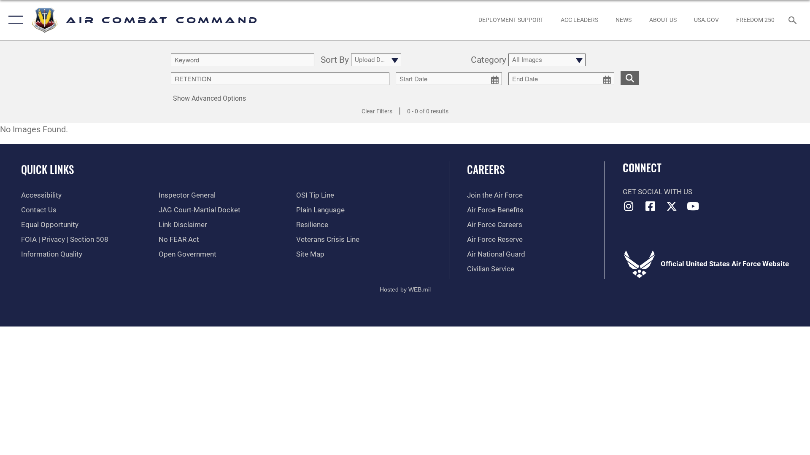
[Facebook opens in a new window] (650, 206)
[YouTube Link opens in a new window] (693, 206)
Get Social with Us (657, 192)
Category (488, 60)
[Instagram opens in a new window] (629, 206)
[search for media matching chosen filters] (630, 78)
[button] (13, 20)
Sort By (335, 60)
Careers (486, 169)
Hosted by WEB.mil (405, 289)
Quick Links (47, 169)
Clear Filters (377, 111)
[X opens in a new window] (671, 206)
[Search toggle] (793, 20)
